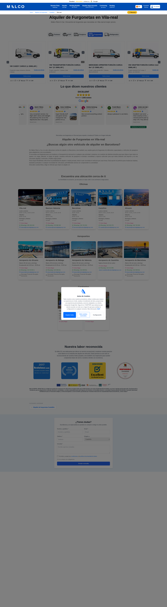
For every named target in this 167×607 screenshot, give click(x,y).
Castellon (52, 12)
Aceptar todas (69, 315)
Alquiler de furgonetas (41, 12)
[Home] (15, 6)
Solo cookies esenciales (83, 314)
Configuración (97, 315)
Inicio (31, 12)
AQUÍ (98, 309)
